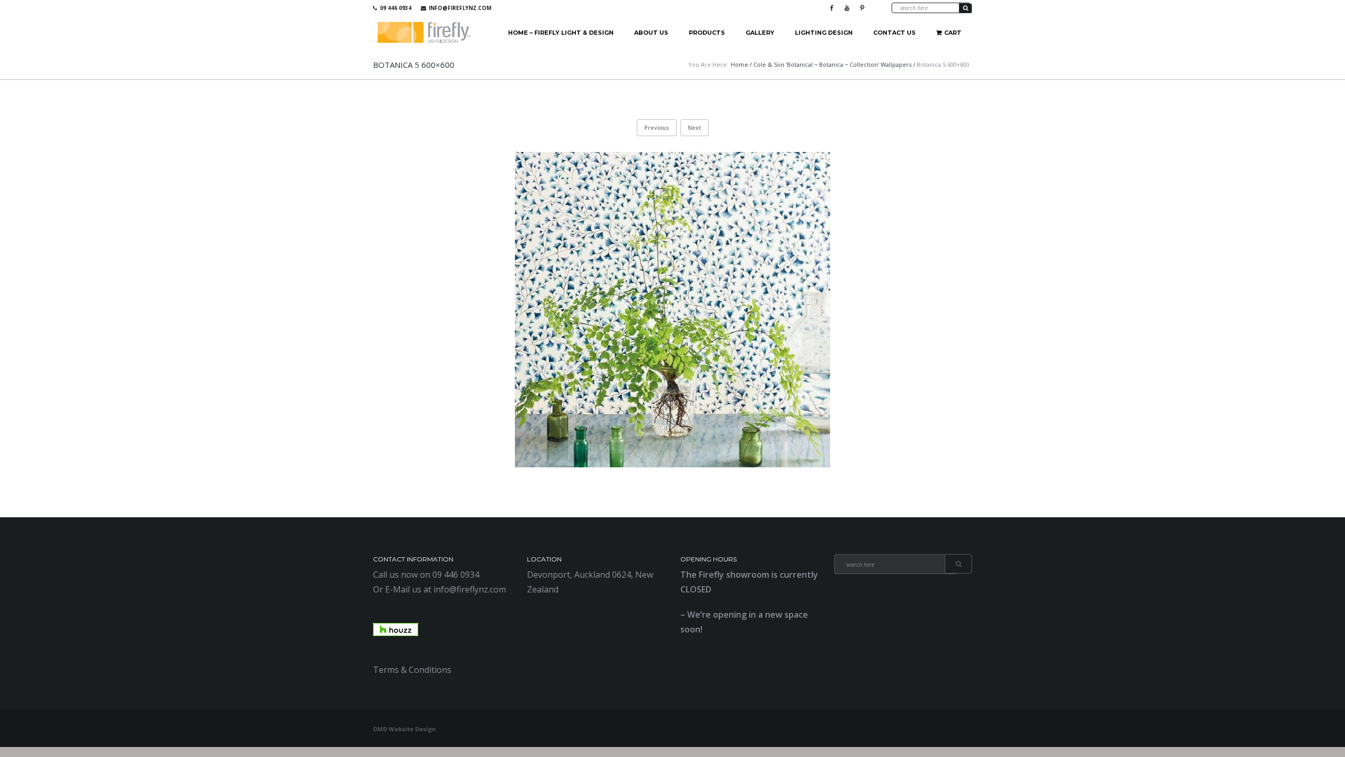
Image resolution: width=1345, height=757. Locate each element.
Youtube (847, 8)
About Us (651, 32)
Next (694, 127)
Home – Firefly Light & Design (561, 32)
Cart (952, 32)
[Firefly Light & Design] (424, 33)
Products (707, 32)
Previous (656, 127)
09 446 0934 (395, 8)
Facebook (831, 8)
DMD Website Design (404, 729)
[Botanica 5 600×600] (672, 309)
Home (739, 64)
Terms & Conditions (412, 670)
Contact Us (894, 32)
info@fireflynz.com (460, 8)
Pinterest (862, 8)
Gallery (760, 32)
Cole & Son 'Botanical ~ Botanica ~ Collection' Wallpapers (832, 64)
